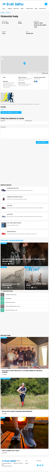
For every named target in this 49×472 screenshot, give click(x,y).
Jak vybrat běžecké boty (16, 240)
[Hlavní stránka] (12, 4)
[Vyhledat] (46, 4)
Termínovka (10, 8)
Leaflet (29, 72)
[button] (24, 63)
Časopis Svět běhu (42, 8)
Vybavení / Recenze (29, 8)
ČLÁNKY (3, 8)
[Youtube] (42, 465)
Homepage (3, 12)
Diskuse (36, 8)
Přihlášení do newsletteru (18, 463)
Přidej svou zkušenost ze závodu (10, 112)
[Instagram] (40, 465)
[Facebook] (38, 465)
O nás (26, 460)
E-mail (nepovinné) (28, 120)
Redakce (26, 463)
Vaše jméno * (3, 120)
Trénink (21, 8)
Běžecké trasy (16, 8)
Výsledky (2, 109)
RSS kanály (39, 460)
